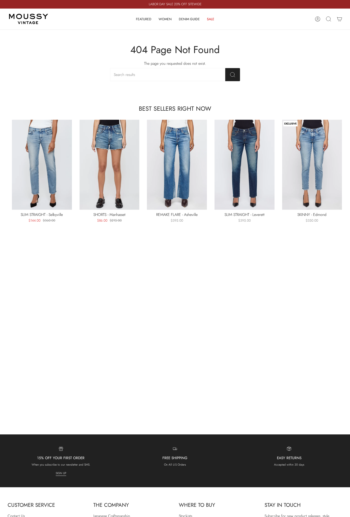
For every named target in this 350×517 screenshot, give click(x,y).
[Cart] (339, 19)
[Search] (232, 74)
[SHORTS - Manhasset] (110, 164)
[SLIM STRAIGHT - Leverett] (245, 164)
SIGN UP (61, 473)
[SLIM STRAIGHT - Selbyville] (42, 164)
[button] (143, 19)
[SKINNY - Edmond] (312, 164)
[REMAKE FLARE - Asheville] (177, 164)
